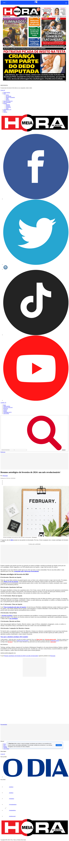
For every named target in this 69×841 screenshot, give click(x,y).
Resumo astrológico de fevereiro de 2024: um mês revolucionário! (21, 655)
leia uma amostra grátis (50, 639)
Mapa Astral (39, 639)
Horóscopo (5, 408)
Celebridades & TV (7, 412)
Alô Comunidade (7, 102)
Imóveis (7, 99)
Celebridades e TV (7, 109)
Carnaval (5, 112)
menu (4, 2)
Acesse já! (3, 90)
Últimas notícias (6, 92)
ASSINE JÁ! (3, 402)
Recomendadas (4, 724)
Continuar (59, 745)
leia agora (10, 641)
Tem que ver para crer (8, 101)
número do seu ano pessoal (22, 640)
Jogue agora (53, 641)
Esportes (5, 103)
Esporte (4, 746)
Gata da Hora (6, 413)
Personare (5, 475)
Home (4, 110)
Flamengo (8, 105)
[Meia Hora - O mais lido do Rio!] (34, 132)
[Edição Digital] (34, 82)
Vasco (7, 108)
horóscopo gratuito (55, 640)
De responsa (8, 96)
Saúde (7, 98)
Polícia (7, 95)
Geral (4, 93)
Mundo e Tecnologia (10, 97)
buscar (63, 449)
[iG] (36, 2)
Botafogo (8, 104)
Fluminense (8, 107)
